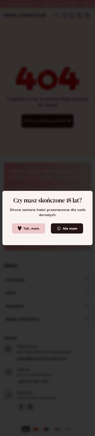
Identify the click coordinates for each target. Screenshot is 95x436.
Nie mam (70, 228)
